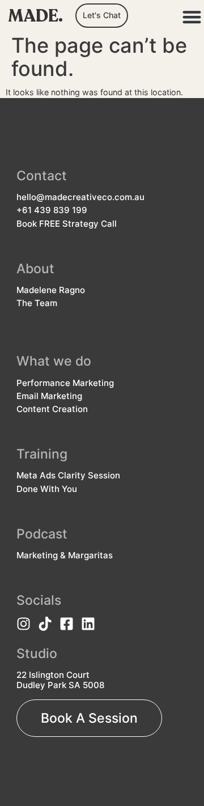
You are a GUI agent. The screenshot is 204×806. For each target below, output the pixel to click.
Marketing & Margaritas (64, 555)
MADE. (35, 16)
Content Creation (52, 409)
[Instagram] (23, 624)
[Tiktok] (45, 624)
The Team (36, 303)
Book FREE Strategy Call (66, 224)
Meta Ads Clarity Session (68, 475)
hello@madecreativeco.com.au (80, 197)
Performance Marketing (65, 383)
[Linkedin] (88, 624)
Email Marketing (49, 396)
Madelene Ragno (50, 290)
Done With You (46, 489)
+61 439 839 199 (51, 210)
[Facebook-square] (67, 624)
